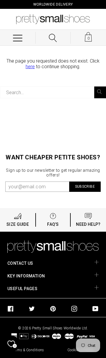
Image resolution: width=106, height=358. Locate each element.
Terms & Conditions (28, 350)
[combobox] (53, 92)
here (30, 66)
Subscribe (85, 186)
